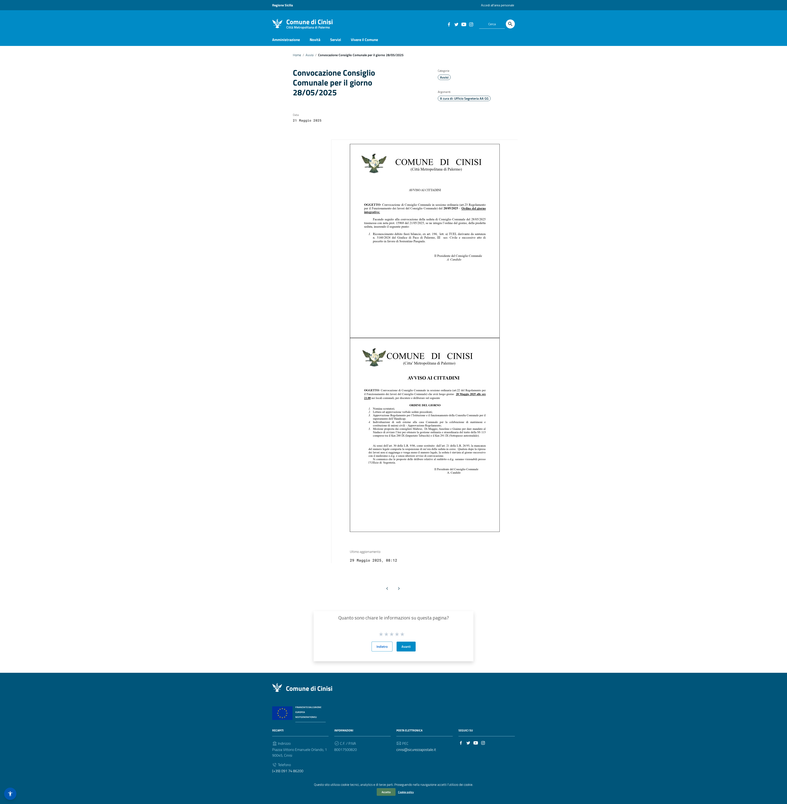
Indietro (382, 646)
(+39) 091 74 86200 (287, 771)
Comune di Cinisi (309, 23)
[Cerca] (510, 24)
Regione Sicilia (282, 5)
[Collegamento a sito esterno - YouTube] (463, 24)
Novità (315, 39)
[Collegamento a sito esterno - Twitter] (456, 24)
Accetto (386, 792)
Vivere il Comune (364, 39)
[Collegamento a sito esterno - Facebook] (448, 24)
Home (297, 54)
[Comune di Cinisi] (277, 23)
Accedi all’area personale (497, 5)
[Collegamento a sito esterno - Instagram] (471, 24)
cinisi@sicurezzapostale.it (416, 749)
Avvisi (310, 54)
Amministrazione (286, 39)
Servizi (335, 39)
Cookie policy (406, 792)
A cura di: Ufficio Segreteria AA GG (464, 98)
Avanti (406, 646)
